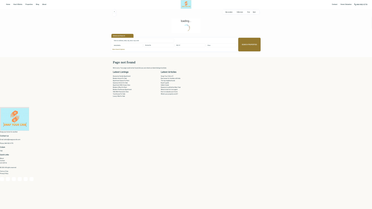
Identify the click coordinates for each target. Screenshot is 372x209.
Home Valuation (346, 4)
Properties (29, 4)
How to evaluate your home (169, 92)
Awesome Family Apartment (121, 76)
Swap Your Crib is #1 (167, 76)
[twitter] (26, 179)
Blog (37, 4)
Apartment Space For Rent (121, 80)
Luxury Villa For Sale (119, 96)
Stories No (148, 45)
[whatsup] (8, 179)
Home (8, 4)
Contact (334, 4)
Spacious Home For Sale (120, 83)
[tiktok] (20, 179)
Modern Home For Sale (120, 78)
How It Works (17, 4)
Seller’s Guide (165, 85)
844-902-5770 (361, 4)
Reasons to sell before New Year (171, 87)
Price (209, 45)
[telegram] (14, 179)
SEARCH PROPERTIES (249, 44)
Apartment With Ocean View (121, 85)
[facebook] (2, 179)
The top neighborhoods (168, 80)
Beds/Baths (117, 45)
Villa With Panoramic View (121, 92)
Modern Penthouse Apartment (122, 89)
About (44, 4)
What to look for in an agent (169, 89)
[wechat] (32, 179)
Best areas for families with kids (170, 78)
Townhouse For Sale (119, 94)
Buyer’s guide (165, 83)
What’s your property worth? (169, 94)
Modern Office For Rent (120, 87)
